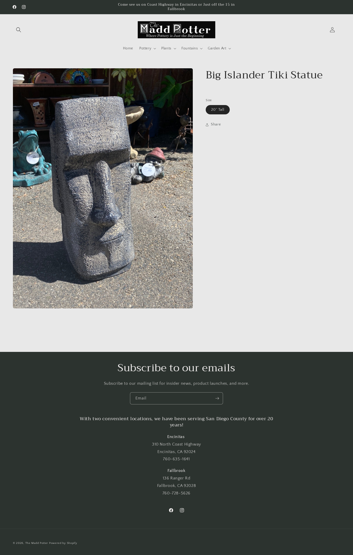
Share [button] (216, 124)
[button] (18, 29)
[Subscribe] (217, 398)
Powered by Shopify (63, 543)
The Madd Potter (36, 543)
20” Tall (217, 110)
